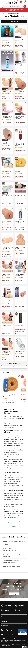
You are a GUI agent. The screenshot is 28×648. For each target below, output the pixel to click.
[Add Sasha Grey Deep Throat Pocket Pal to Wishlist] (12, 128)
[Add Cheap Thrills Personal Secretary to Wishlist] (25, 234)
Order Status (7, 605)
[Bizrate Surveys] (25, 634)
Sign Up (14, 594)
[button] (14, 366)
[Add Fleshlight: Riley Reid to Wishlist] (12, 78)
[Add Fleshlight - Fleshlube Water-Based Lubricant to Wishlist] (25, 208)
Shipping (6, 610)
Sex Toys (8, 13)
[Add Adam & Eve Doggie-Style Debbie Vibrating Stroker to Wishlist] (12, 286)
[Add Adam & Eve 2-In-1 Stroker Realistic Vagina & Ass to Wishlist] (25, 51)
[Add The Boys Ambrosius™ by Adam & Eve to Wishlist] (12, 25)
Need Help (21, 605)
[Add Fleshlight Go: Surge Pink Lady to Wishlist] (25, 182)
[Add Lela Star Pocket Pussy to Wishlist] (25, 78)
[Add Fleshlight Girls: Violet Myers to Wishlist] (12, 312)
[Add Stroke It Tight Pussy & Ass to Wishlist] (12, 182)
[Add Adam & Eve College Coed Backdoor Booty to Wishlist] (12, 156)
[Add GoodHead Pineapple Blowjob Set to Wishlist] (25, 156)
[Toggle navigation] (2, 2)
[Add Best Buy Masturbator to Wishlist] (25, 338)
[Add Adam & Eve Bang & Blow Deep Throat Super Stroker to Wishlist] (12, 234)
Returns (20, 610)
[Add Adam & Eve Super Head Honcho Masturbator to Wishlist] (12, 103)
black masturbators (8, 469)
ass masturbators (8, 443)
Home (3, 13)
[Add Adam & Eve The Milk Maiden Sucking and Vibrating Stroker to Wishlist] (25, 103)
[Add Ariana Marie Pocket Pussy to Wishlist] (12, 208)
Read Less (14, 526)
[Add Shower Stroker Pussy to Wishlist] (25, 286)
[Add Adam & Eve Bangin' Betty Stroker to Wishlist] (25, 25)
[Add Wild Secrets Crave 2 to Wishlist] (25, 312)
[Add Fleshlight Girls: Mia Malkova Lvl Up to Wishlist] (12, 261)
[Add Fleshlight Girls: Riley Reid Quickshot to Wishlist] (25, 261)
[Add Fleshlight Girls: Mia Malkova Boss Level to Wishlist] (12, 338)
